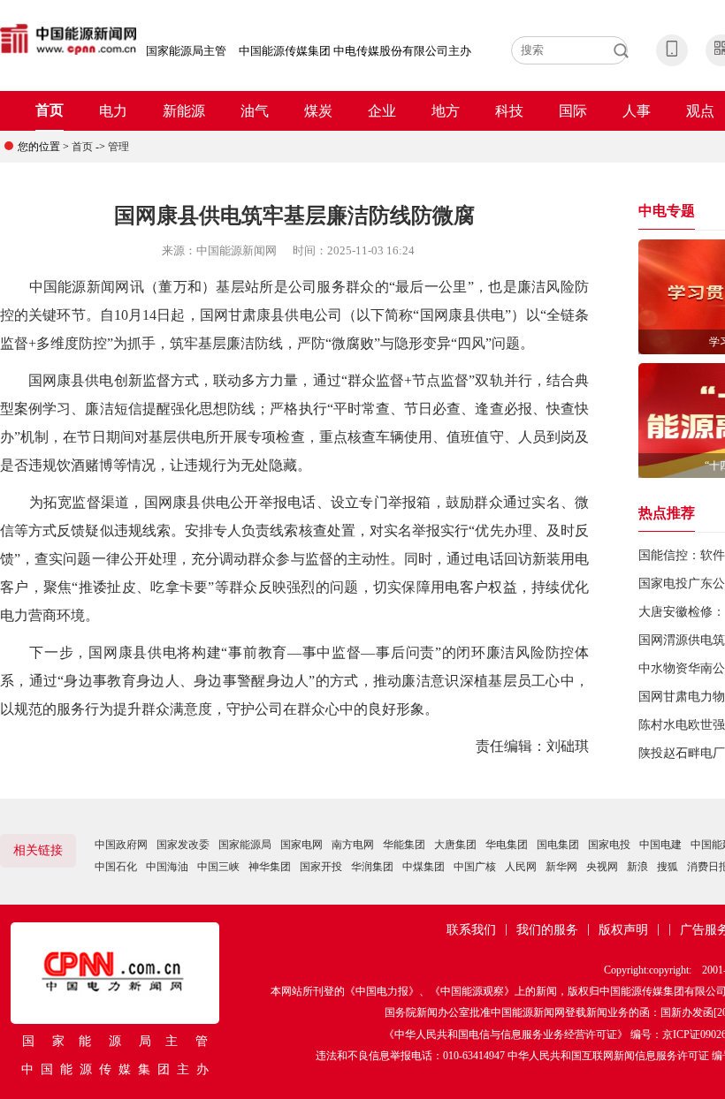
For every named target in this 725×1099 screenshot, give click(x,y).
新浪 (637, 866)
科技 (509, 110)
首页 (49, 109)
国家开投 (321, 866)
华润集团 (372, 866)
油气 (254, 110)
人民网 (521, 866)
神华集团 (269, 866)
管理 (118, 146)
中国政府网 (121, 844)
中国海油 (167, 866)
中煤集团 (423, 866)
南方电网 (353, 844)
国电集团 (558, 844)
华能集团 (404, 844)
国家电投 (609, 844)
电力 (113, 110)
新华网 (561, 866)
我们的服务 (547, 929)
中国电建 (660, 844)
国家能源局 (244, 844)
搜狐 (667, 866)
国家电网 (301, 844)
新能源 (184, 110)
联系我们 (471, 929)
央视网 (602, 866)
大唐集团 (455, 844)
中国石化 (116, 866)
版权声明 (623, 929)
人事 (636, 110)
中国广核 (475, 866)
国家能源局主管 (186, 50)
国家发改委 (183, 844)
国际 (573, 110)
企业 (382, 110)
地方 (445, 110)
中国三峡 (218, 866)
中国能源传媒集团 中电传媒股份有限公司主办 (355, 50)
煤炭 (318, 110)
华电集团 (506, 844)
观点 (700, 110)
